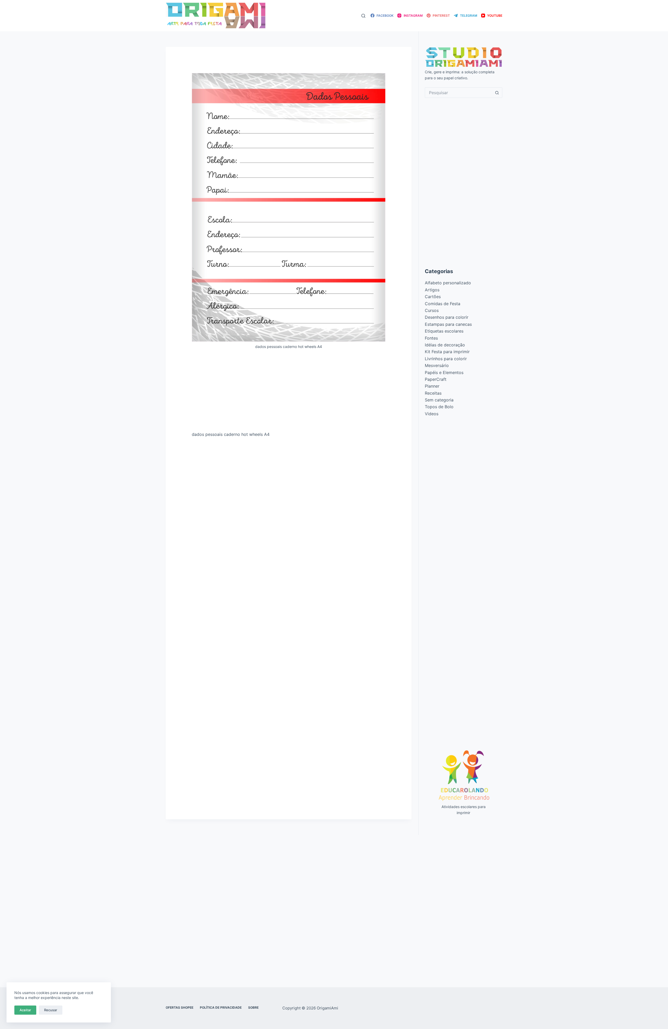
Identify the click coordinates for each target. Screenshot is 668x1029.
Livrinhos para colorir (446, 358)
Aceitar (25, 1010)
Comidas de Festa (442, 303)
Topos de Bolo (439, 406)
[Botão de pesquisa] (497, 92)
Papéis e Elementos (444, 372)
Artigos (432, 289)
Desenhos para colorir (446, 317)
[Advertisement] (288, 392)
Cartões (433, 296)
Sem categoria (439, 399)
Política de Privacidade (221, 1007)
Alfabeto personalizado (448, 282)
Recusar (50, 1010)
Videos (431, 413)
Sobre (253, 1007)
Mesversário (437, 365)
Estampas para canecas (448, 324)
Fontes (431, 338)
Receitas (433, 393)
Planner (432, 386)
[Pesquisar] (363, 16)
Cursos (432, 310)
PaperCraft (435, 379)
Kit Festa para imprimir (447, 351)
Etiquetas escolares (444, 331)
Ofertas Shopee (179, 1007)
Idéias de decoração (445, 344)
